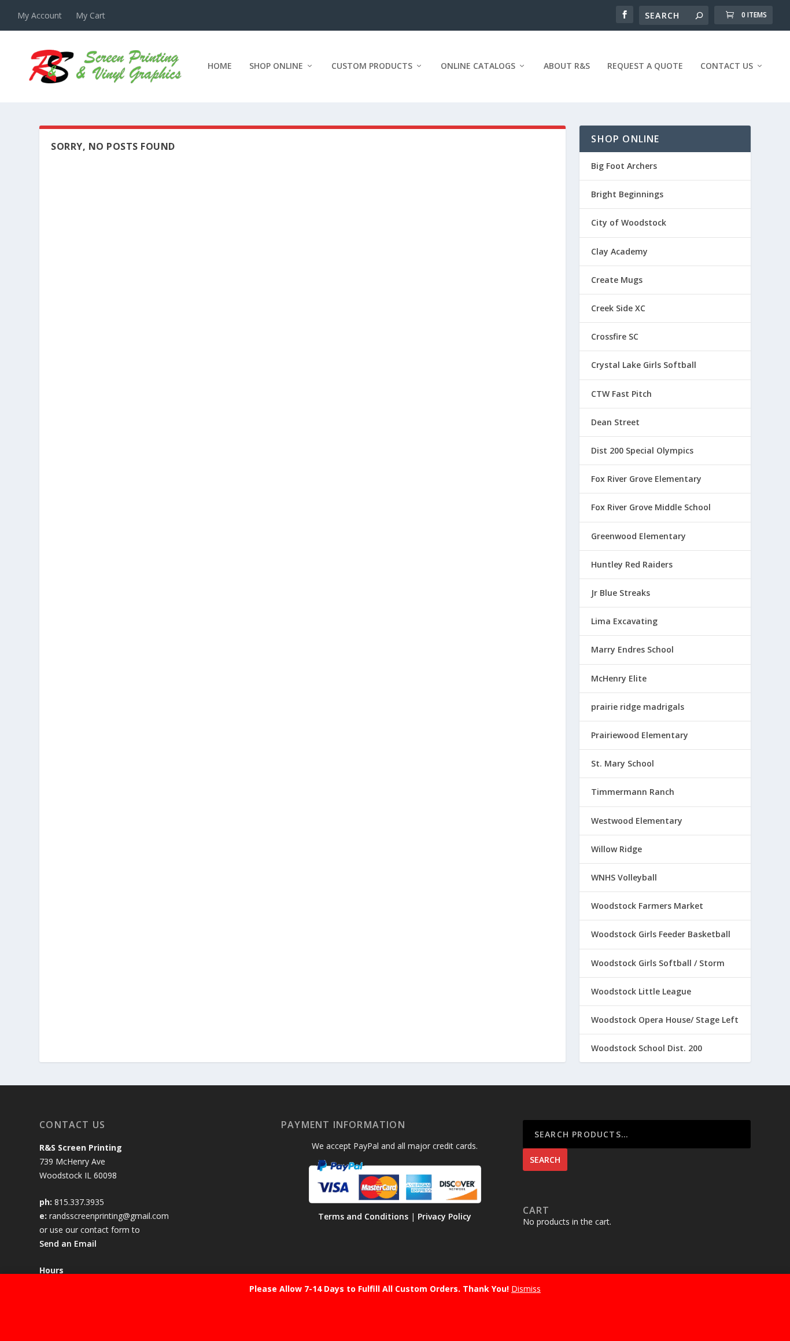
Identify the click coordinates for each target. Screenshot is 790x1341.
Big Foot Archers (624, 165)
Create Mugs (617, 279)
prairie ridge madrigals (637, 706)
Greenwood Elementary (638, 535)
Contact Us (726, 66)
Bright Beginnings (627, 194)
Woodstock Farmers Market (647, 905)
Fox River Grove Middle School (651, 507)
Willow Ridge (616, 848)
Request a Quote (645, 66)
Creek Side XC (618, 308)
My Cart (90, 15)
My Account (39, 15)
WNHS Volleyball (624, 877)
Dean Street (615, 422)
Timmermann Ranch (632, 791)
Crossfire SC (614, 336)
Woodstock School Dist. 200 (646, 1047)
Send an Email (68, 1243)
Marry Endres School (632, 649)
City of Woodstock (628, 222)
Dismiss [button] (526, 1288)
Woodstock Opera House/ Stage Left (665, 1019)
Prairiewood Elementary (639, 735)
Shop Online (276, 66)
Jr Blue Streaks (620, 592)
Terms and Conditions (363, 1216)
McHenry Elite (619, 678)
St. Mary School (622, 763)
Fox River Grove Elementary (646, 478)
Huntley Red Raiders (632, 564)
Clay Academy (619, 251)
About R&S (567, 66)
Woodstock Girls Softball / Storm (658, 962)
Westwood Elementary (636, 820)
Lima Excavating (624, 621)
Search (545, 1159)
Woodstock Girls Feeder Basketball (660, 934)
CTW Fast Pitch (621, 393)
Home (220, 66)
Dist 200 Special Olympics (642, 450)
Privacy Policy (444, 1216)
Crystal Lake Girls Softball (643, 364)
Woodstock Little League (641, 991)
